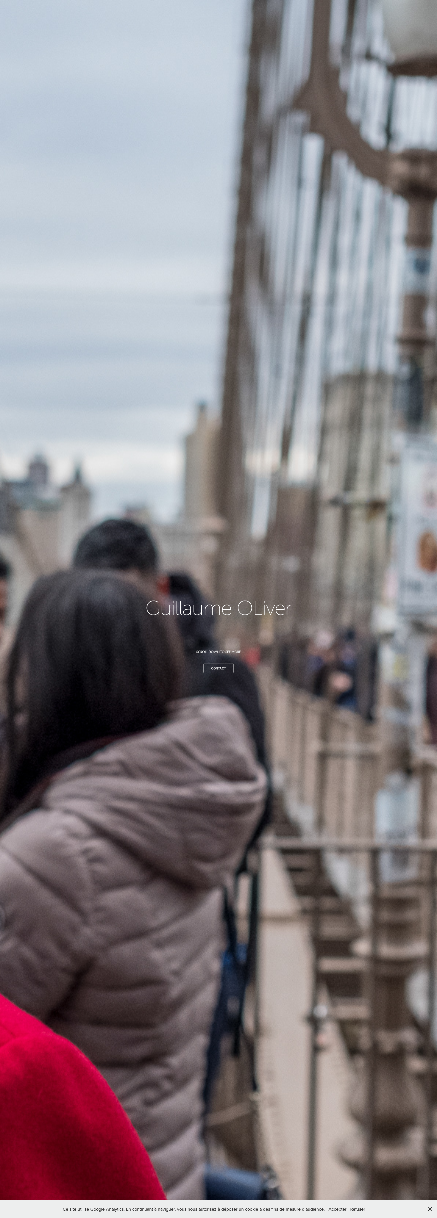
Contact (218, 668)
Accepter (337, 1209)
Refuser (357, 1209)
